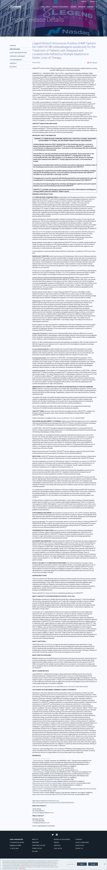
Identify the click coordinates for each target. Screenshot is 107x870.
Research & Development (60, 7)
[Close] (104, 864)
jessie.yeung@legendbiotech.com (43, 812)
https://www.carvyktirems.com (63, 418)
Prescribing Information (49, 593)
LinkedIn (85, 686)
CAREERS (56, 842)
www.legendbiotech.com (49, 686)
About (48, 7)
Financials (13, 63)
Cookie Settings (71, 864)
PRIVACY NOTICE (37, 848)
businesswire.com (53, 801)
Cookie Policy (21, 868)
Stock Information (16, 60)
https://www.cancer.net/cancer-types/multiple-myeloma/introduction (54, 783)
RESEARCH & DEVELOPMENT (62, 839)
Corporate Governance (17, 56)
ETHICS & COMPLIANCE (82, 842)
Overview (13, 45)
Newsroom (81, 7)
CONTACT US (79, 848)
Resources (13, 67)
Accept (93, 864)
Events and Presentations (18, 52)
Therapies (73, 7)
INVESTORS (57, 845)
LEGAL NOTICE (58, 848)
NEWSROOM (35, 842)
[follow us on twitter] (53, 834)
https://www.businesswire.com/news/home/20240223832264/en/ (53, 802)
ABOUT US (35, 839)
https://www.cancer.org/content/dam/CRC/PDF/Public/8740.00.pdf (53, 794)
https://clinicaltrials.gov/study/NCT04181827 (46, 768)
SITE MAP (35, 851)
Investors (90, 7)
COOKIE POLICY (79, 845)
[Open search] (96, 7)
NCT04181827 (37, 104)
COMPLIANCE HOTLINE (38, 845)
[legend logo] (15, 6)
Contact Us (93, 1)
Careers (83, 1)
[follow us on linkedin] (57, 834)
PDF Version (93, 63)
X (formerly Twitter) (74, 686)
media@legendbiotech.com (41, 823)
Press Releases (15, 49)
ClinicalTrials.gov (38, 760)
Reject (82, 864)
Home (43, 7)
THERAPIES (78, 839)
